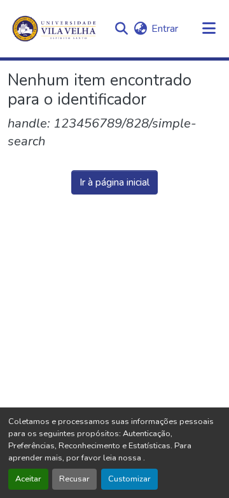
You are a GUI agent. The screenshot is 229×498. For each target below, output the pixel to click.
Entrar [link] (164, 29)
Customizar (129, 479)
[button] (121, 28)
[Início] (55, 29)
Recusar (74, 479)
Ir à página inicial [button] (114, 182)
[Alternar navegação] (208, 29)
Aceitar (28, 479)
